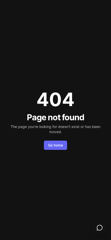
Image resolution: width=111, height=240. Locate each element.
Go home (55, 145)
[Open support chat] (99, 227)
